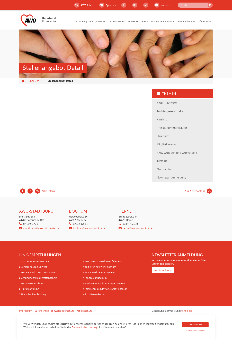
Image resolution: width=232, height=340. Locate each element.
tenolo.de (186, 310)
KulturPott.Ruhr (30, 288)
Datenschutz (41, 310)
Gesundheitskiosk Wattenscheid (39, 277)
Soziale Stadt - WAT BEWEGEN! (38, 272)
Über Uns (205, 21)
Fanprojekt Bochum (96, 277)
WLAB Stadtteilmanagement (100, 272)
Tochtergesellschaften (171, 111)
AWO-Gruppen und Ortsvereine (177, 153)
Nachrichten (165, 169)
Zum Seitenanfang (195, 191)
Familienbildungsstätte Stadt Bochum (106, 288)
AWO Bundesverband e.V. (35, 261)
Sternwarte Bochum (32, 283)
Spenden (110, 5)
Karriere (165, 5)
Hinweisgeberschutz (62, 310)
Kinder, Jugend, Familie (90, 21)
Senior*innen (187, 21)
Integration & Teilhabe (123, 21)
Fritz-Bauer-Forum (95, 294)
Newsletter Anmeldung (171, 177)
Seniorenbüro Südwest (34, 266)
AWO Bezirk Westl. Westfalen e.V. (103, 261)
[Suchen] (210, 5)
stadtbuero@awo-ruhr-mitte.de (41, 228)
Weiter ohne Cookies (195, 330)
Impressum (25, 310)
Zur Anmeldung (163, 270)
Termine (162, 161)
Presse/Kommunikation (172, 128)
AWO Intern (87, 5)
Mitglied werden (167, 144)
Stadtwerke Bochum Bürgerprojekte (105, 283)
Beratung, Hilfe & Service (158, 21)
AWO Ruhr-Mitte (167, 103)
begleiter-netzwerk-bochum (100, 266)
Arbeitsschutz (84, 310)
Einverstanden (195, 324)
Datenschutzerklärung (84, 327)
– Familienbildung (33, 294)
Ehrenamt (163, 136)
